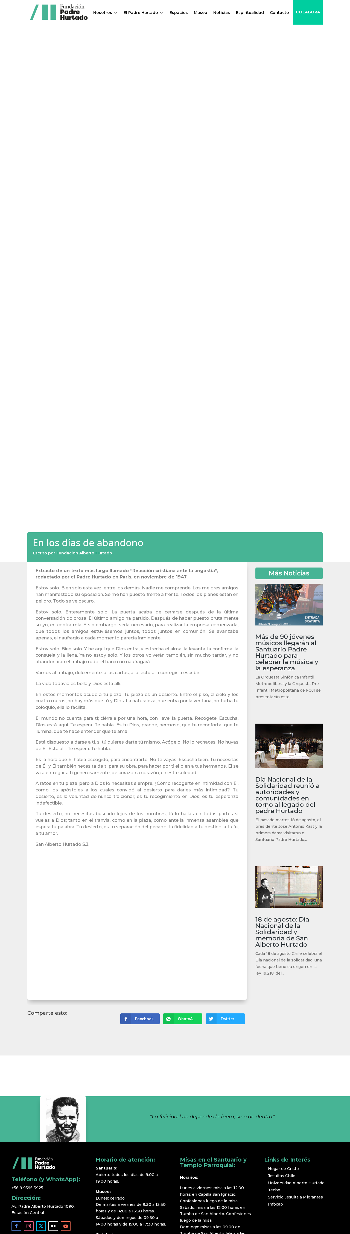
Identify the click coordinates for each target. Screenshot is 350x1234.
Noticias (221, 12)
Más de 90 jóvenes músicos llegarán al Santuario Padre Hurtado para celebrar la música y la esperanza (286, 652)
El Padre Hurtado (141, 12)
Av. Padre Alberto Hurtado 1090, (43, 1206)
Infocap (275, 1204)
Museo (200, 12)
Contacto (279, 12)
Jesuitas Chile (281, 1175)
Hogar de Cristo (283, 1168)
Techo (274, 1190)
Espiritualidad (250, 12)
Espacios (179, 12)
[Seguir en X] (41, 1226)
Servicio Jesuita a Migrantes (295, 1197)
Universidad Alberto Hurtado (296, 1182)
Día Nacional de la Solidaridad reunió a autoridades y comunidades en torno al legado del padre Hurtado (287, 795)
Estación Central (27, 1212)
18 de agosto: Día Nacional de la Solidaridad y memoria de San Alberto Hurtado (282, 932)
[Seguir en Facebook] (16, 1226)
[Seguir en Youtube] (66, 1226)
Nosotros (102, 12)
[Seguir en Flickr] (53, 1226)
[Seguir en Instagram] (29, 1226)
